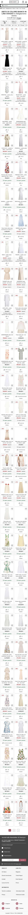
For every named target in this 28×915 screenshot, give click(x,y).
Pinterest (21, 908)
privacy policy (18, 863)
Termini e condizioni (6, 891)
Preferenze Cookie (20, 894)
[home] (1, 8)
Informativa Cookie (20, 891)
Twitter (20, 903)
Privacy (3, 894)
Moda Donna (7, 848)
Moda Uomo (7, 851)
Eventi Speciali (19, 879)
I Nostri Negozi (19, 875)
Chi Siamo (4, 871)
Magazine (18, 871)
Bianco (2, 25)
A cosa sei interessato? (7, 844)
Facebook (7, 908)
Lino (16, 25)
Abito (9, 25)
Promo (17, 882)
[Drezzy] (14, 2)
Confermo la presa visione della (12, 863)
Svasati (22, 25)
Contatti (3, 879)
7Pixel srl (12, 913)
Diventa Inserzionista (6, 875)
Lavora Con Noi (5, 882)
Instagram (7, 903)
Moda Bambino (7, 855)
